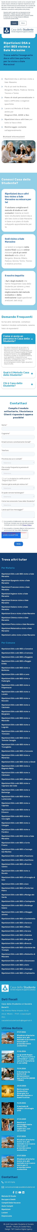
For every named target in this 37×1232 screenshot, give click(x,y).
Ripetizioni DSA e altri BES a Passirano (17, 856)
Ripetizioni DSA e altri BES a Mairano (17, 779)
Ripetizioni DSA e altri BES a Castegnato (18, 901)
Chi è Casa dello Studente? (12, 384)
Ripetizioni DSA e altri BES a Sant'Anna (17, 860)
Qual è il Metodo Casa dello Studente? (16, 373)
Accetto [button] (14, 23)
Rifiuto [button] (23, 23)
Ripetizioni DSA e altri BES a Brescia (16, 943)
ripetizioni (6, 1209)
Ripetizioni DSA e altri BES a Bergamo (17, 939)
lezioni (5, 1213)
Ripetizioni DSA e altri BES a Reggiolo (17, 657)
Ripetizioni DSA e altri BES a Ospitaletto (18, 973)
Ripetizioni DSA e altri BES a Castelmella (18, 919)
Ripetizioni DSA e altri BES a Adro (15, 965)
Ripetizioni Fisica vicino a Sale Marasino (18, 624)
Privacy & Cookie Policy (22, 1227)
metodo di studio (9, 1196)
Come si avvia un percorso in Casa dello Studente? (16, 339)
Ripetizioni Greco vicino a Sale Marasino (18, 614)
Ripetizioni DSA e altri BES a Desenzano (18, 961)
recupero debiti (8, 1199)
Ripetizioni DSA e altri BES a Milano (16, 927)
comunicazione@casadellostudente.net (20, 1187)
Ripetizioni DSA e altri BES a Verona (16, 931)
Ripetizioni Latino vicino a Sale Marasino (18, 635)
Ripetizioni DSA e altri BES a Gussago (17, 969)
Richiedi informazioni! (14, 137)
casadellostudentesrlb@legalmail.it (17, 1020)
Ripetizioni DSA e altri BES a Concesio (17, 751)
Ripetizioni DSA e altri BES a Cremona (17, 653)
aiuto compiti (7, 1206)
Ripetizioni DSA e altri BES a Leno (15, 674)
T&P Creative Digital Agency (21, 1229)
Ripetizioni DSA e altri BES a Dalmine (17, 935)
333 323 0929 (9, 1182)
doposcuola (7, 1216)
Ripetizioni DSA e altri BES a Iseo (15, 884)
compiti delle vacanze (11, 1203)
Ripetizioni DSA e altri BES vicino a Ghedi (18, 762)
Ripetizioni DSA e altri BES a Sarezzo (17, 923)
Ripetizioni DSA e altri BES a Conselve (17, 649)
